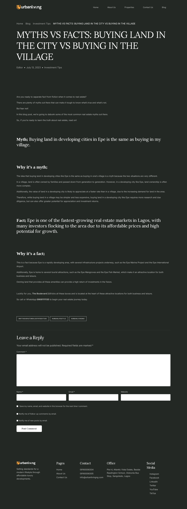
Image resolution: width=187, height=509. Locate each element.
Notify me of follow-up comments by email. (37, 414)
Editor (20, 67)
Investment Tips (53, 67)
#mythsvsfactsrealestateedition (33, 318)
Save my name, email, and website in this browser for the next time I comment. (53, 406)
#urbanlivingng (77, 318)
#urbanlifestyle (59, 318)
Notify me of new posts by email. (33, 420)
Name (20, 392)
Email (72, 392)
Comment (22, 352)
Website (124, 392)
